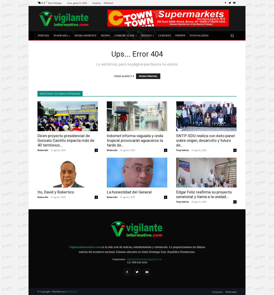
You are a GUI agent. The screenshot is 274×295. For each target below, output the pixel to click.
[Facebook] (225, 3)
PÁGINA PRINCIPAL (148, 76)
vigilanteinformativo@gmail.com (144, 259)
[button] (232, 35)
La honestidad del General (129, 192)
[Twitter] (230, 3)
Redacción (42, 150)
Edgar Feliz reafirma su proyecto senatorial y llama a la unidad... (204, 194)
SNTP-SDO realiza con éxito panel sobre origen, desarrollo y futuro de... (205, 140)
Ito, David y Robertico (55, 192)
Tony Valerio (182, 150)
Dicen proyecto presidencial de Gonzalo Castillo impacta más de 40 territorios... (65, 140)
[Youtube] (234, 3)
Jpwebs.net (71, 291)
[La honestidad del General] (137, 172)
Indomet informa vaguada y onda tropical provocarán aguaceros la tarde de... (135, 140)
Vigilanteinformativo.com (85, 247)
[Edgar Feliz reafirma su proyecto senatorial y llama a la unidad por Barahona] (206, 172)
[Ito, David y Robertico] (67, 172)
